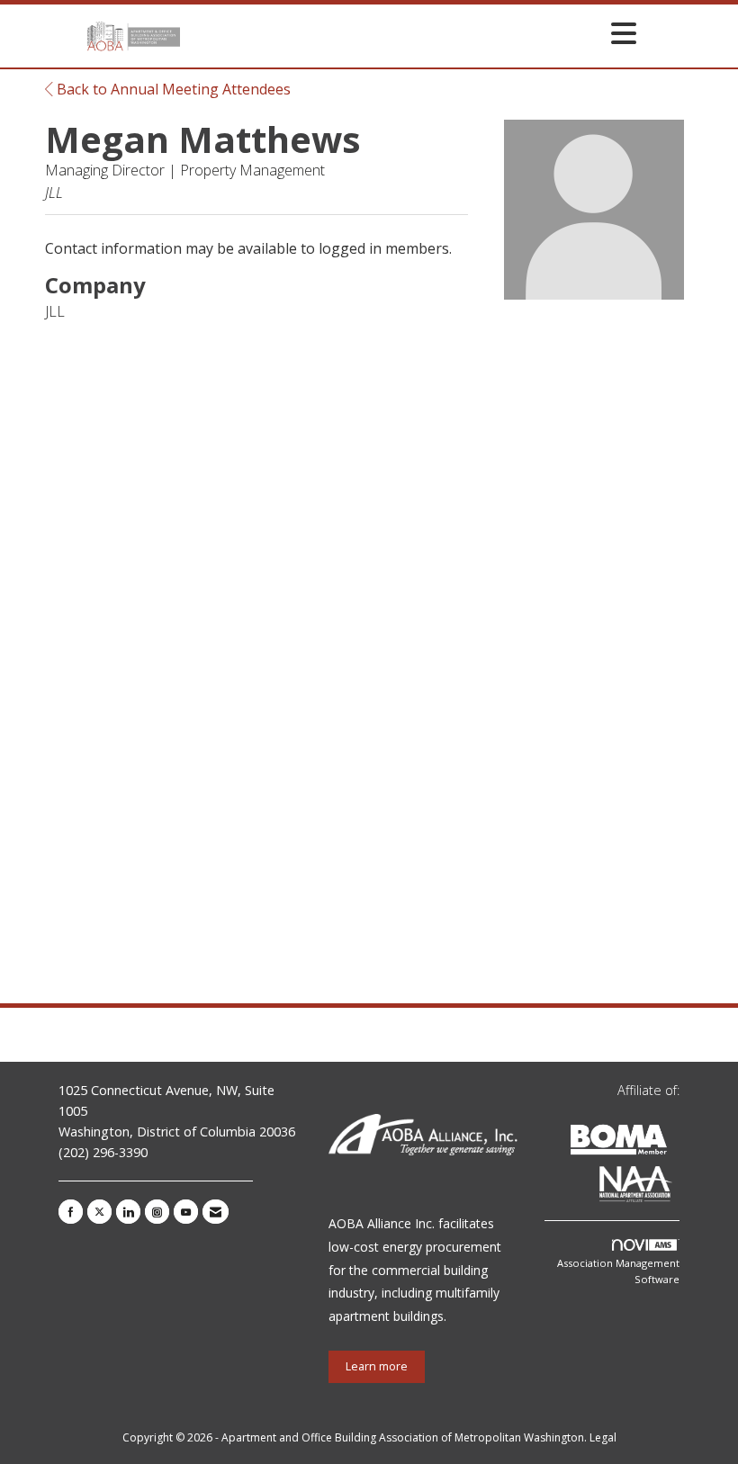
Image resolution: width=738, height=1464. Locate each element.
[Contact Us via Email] (215, 1211)
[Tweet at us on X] (99, 1211)
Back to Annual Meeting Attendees (172, 89)
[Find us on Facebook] (70, 1211)
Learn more (377, 1366)
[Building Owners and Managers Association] (676, 1187)
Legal (603, 1437)
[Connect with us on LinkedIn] (128, 1211)
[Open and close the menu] (413, 33)
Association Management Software (618, 1271)
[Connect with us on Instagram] (157, 1211)
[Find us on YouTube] (186, 1211)
